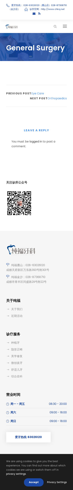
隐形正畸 (17, 349)
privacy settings (16, 474)
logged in (35, 141)
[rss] (39, 14)
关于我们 (17, 309)
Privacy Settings (57, 482)
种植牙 (15, 343)
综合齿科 (17, 376)
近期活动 (17, 316)
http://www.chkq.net (52, 9)
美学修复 (17, 356)
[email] (34, 14)
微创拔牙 (17, 363)
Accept (34, 482)
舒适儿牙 (17, 370)
